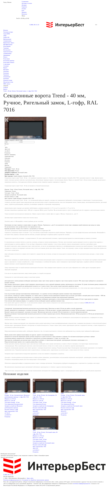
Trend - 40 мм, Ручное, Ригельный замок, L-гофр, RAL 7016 (20, 91)
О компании (25, 1)
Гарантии (24, 7)
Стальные (6, 66)
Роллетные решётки (8, 60)
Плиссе (5, 57)
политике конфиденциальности (81, 483)
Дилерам (24, 5)
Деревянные (6, 55)
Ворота (5, 67)
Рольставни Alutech (8, 62)
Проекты (24, 12)
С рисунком (6, 64)
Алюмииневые (7, 41)
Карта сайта (30, 478)
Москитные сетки (8, 82)
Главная (5, 87)
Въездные (6, 69)
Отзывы (24, 8)
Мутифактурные (7, 44)
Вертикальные (7, 39)
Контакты (24, 14)
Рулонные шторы (8, 32)
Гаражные (6, 75)
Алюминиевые (7, 53)
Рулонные (6, 73)
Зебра (4, 35)
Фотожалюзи (6, 50)
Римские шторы (7, 80)
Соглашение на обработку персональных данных (35, 480)
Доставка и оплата (27, 3)
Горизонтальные (7, 51)
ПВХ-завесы (6, 84)
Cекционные (6, 76)
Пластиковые (7, 46)
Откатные (6, 71)
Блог (23, 10)
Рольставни (6, 59)
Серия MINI (6, 33)
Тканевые (6, 48)
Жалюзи (5, 30)
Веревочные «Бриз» (8, 42)
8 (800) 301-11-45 (34, 24)
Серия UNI (6, 37)
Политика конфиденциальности (12, 480)
